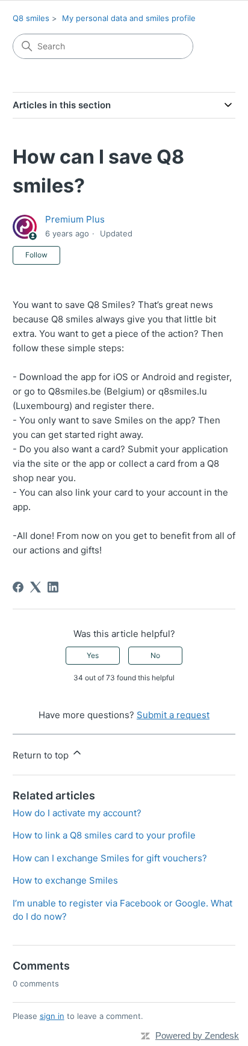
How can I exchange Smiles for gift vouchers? (110, 858)
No (155, 655)
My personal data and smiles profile (129, 18)
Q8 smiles (31, 18)
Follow (36, 254)
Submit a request (173, 715)
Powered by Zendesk (197, 1035)
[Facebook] (18, 587)
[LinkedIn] (53, 587)
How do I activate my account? (77, 813)
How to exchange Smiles (65, 880)
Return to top (42, 755)
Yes (93, 655)
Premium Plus (75, 219)
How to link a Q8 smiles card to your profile (104, 835)
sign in (52, 1016)
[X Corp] (35, 587)
